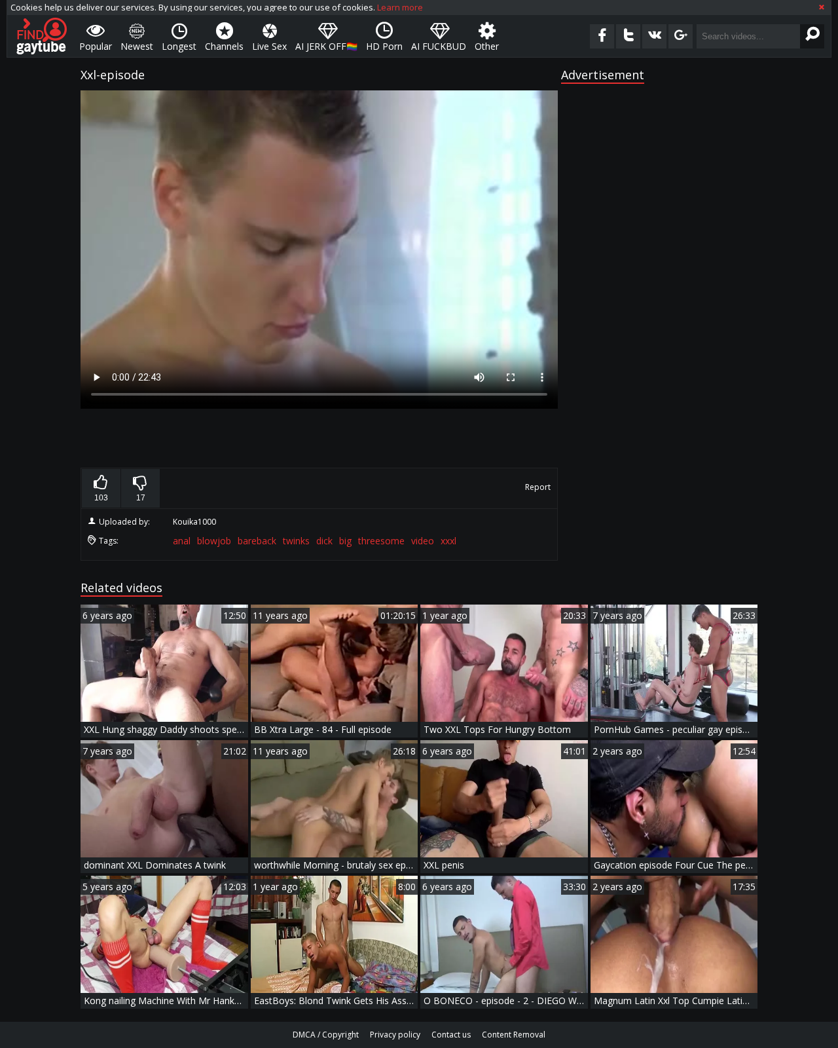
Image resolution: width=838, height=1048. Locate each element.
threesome (381, 540)
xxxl (448, 540)
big (345, 540)
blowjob (214, 540)
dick (324, 540)
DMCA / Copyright (326, 1034)
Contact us (451, 1034)
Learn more (400, 7)
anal (182, 540)
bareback (257, 540)
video (422, 540)
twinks (296, 540)
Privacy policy (395, 1034)
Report (538, 487)
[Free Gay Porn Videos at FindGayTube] (41, 36)
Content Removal (513, 1034)
